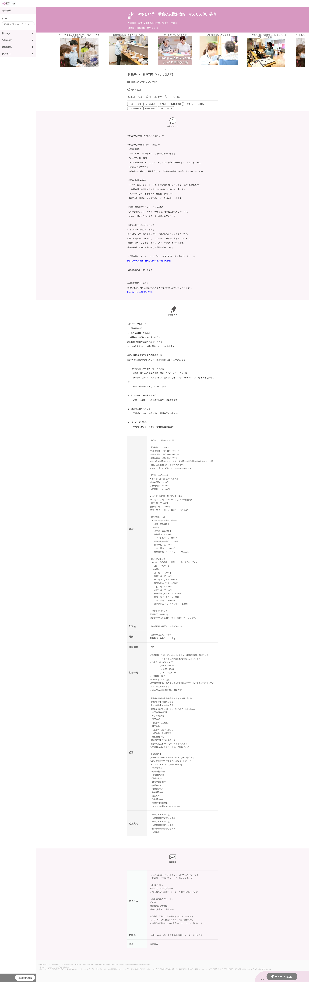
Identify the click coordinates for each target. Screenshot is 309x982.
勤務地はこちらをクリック (161, 638)
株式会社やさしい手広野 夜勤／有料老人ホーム (256, 969)
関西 (66, 964)
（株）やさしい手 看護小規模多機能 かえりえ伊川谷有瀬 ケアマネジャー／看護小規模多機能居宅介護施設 (112, 969)
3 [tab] (172, 69)
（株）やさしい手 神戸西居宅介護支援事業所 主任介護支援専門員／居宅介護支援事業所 (173, 969)
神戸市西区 (78, 964)
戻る (262, 979)
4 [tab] (176, 69)
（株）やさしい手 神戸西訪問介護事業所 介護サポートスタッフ (58, 969)
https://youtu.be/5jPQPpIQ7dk (140, 292)
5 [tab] (180, 69)
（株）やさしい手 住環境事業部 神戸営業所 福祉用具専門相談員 (221, 969)
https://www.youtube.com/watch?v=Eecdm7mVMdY (149, 260)
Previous (38, 50)
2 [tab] (169, 69)
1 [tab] (165, 69)
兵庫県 (71, 964)
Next (307, 50)
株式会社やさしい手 (44, 964)
